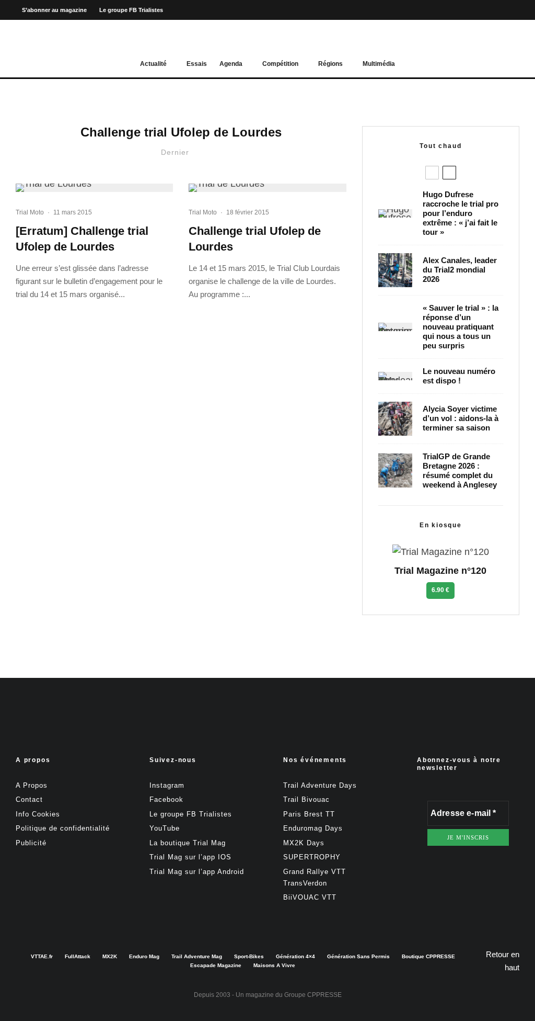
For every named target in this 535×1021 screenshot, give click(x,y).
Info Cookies (38, 814)
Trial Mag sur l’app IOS (190, 857)
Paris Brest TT (309, 814)
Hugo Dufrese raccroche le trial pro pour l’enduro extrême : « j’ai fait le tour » (460, 213)
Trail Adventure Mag (196, 956)
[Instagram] (493, 10)
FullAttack (77, 956)
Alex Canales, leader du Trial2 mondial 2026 (460, 269)
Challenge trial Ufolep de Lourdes (255, 238)
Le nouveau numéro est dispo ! (459, 376)
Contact (29, 799)
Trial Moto (30, 212)
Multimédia (379, 63)
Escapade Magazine (215, 965)
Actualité (153, 63)
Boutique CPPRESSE (428, 956)
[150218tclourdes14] (94, 188)
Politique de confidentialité (63, 828)
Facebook (166, 799)
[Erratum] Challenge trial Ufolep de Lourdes (82, 238)
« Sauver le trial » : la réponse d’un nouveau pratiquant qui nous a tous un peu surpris (460, 326)
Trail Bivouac (306, 799)
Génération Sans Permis (358, 956)
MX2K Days (303, 843)
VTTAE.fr (42, 956)
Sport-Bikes (249, 956)
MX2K (109, 956)
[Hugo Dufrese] (395, 213)
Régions (330, 63)
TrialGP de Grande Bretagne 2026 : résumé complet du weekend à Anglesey (460, 470)
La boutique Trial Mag (187, 843)
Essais (197, 63)
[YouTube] (510, 10)
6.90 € (440, 590)
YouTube (164, 828)
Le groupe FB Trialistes (131, 10)
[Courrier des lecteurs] (395, 327)
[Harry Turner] (395, 470)
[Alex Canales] (395, 270)
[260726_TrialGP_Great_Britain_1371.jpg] (395, 419)
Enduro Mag (144, 956)
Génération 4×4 (295, 956)
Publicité (31, 843)
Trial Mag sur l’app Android (196, 872)
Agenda (230, 63)
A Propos (32, 785)
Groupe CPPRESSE (313, 995)
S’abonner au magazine (54, 10)
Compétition (280, 63)
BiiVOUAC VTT (309, 897)
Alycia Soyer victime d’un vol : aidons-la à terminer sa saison (460, 418)
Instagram (166, 785)
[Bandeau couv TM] (395, 376)
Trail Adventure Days (320, 785)
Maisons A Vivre (274, 965)
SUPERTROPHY (312, 857)
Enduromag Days (313, 828)
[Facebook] (475, 10)
